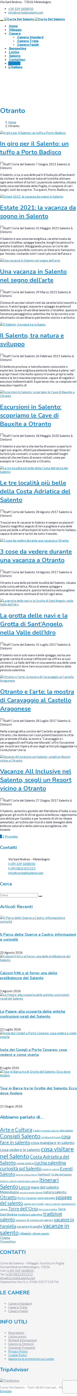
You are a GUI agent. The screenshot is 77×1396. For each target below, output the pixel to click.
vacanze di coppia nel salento (34, 1220)
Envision (6, 1391)
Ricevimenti (16, 1333)
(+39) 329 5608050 (21, 864)
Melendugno (9, 1192)
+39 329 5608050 (20, 9)
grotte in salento (8, 1181)
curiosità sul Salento (20, 1168)
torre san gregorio (48, 1209)
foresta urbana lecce (26, 1174)
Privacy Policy (18, 1351)
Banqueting (17, 48)
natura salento (54, 1192)
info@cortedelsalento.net (25, 12)
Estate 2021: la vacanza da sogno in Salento (38, 211)
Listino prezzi (17, 1336)
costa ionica (25, 1163)
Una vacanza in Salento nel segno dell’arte (33, 275)
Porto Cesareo (27, 1198)
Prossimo (11, 836)
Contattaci (16, 59)
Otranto (8, 1197)
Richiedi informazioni (22, 1340)
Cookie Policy (17, 1355)
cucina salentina (50, 1162)
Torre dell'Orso (23, 1208)
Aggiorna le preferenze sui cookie (31, 1359)
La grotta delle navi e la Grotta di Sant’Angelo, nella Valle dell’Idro (34, 624)
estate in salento (50, 1169)
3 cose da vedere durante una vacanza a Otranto (36, 555)
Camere (14, 33)
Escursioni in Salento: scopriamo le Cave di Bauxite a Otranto (30, 415)
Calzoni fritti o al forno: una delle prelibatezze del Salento (28, 975)
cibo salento (66, 1130)
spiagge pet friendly (33, 1203)
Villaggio (15, 30)
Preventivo (8, 1241)
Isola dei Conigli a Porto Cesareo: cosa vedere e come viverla (33, 1052)
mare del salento (45, 1187)
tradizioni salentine (30, 1214)
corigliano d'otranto (51, 1137)
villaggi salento (40, 1233)
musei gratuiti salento (31, 1192)
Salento (14, 56)
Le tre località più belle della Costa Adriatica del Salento (35, 491)
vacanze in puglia (29, 1226)
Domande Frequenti (21, 1347)
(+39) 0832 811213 (21, 868)
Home (13, 26)
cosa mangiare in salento (53, 1142)
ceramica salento (50, 1130)
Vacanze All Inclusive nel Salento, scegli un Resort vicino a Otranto (35, 780)
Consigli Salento (20, 1136)
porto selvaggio (46, 1198)
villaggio (25, 1233)
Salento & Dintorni (21, 1344)
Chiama (5, 1238)
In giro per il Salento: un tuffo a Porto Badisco (34, 147)
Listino (13, 52)
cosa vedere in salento (20, 1149)
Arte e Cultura (16, 1130)
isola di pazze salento (28, 1181)
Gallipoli (44, 1174)
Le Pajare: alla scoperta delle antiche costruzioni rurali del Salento (32, 1014)
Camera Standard (29, 37)
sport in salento (52, 1203)
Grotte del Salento (61, 1174)
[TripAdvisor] (10, 1380)
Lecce (24, 1187)
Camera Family (27, 45)
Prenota (14, 63)
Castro (37, 1130)
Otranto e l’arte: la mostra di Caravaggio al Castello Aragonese (37, 700)
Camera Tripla (27, 41)
